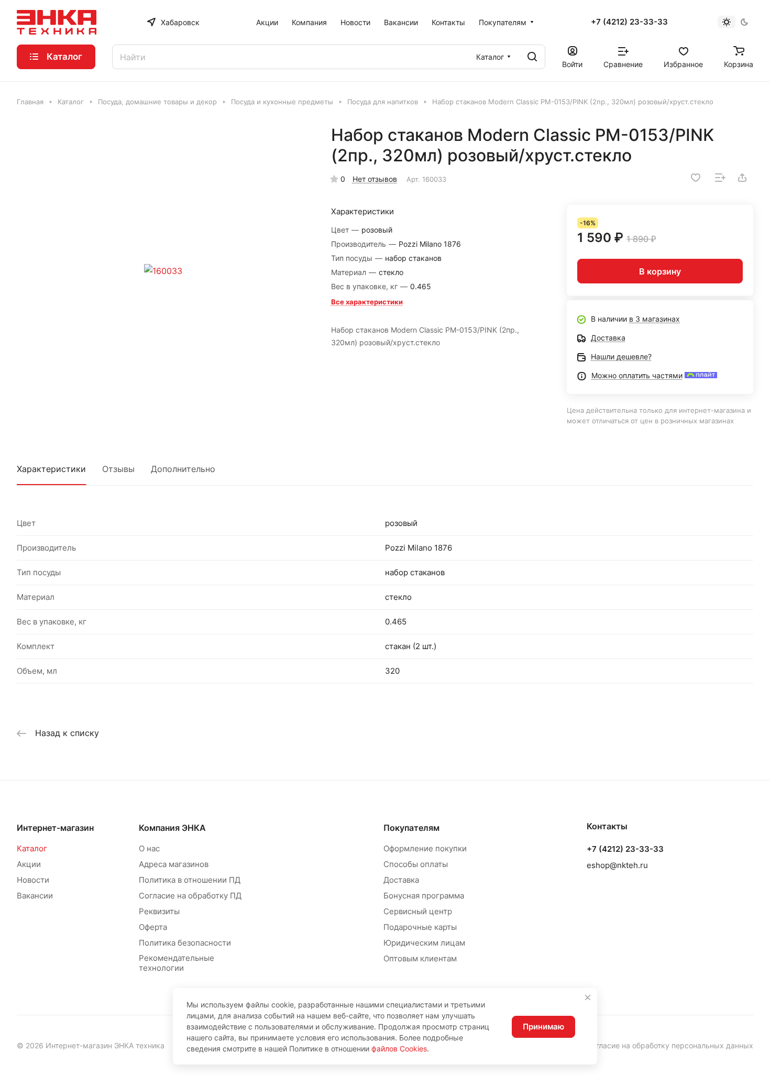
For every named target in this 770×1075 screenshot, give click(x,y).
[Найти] (532, 57)
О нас (149, 848)
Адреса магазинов (173, 864)
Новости (33, 880)
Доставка (401, 880)
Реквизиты (159, 911)
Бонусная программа (423, 896)
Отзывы (118, 469)
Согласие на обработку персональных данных (670, 1045)
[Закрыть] (587, 997)
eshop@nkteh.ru (617, 865)
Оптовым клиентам (420, 958)
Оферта (153, 927)
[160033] (163, 271)
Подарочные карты (420, 927)
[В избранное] (696, 178)
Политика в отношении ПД (189, 880)
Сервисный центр (417, 911)
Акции (29, 864)
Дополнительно (183, 469)
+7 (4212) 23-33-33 (629, 22)
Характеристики (51, 469)
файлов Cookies (399, 1048)
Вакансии (35, 896)
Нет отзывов (375, 178)
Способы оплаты (415, 864)
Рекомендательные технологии (176, 963)
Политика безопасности (185, 943)
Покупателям (411, 827)
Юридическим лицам (424, 943)
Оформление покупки (425, 848)
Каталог (32, 848)
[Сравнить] (720, 178)
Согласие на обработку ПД (190, 896)
